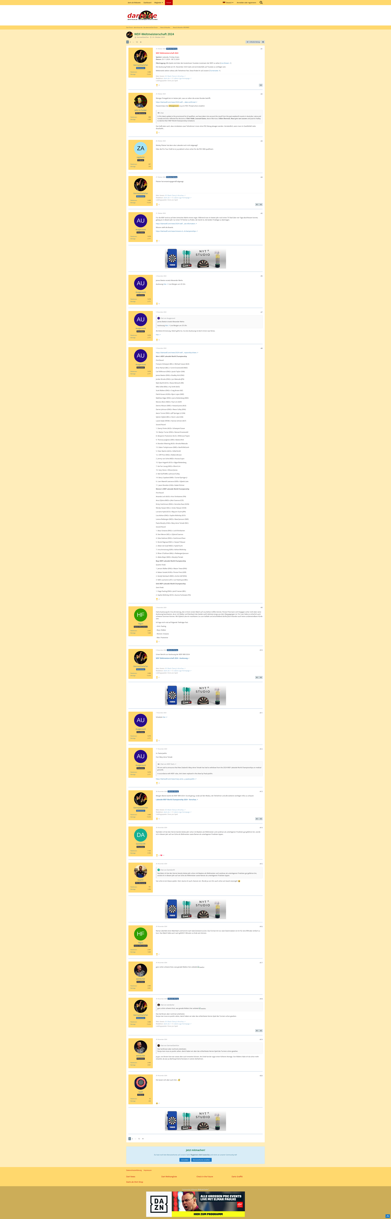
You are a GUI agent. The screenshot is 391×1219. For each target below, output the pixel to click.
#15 (261, 864)
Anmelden (184, 1160)
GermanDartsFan (143, 37)
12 (137, 42)
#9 (262, 607)
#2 (262, 94)
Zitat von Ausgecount (167, 318)
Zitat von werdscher (167, 1005)
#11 (261, 713)
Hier (165, 284)
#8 (262, 348)
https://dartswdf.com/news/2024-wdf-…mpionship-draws (176, 353)
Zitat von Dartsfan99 (167, 870)
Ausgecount (174, 106)
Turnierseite (214, 71)
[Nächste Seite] (140, 41)
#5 (262, 213)
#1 (262, 49)
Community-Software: (195, 1189)
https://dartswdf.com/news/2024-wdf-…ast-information (175, 224)
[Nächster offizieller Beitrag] (261, 85)
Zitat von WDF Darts (167, 764)
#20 (261, 1076)
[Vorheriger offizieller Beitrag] (257, 204)
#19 (261, 1039)
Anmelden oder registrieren (246, 3)
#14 (261, 828)
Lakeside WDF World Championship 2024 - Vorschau (176, 799)
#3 (262, 141)
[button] (228, 2)
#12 (261, 749)
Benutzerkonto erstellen (201, 1160)
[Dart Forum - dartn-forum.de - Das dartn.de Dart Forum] (195, 15)
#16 (261, 926)
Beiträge (133, 74)
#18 (261, 999)
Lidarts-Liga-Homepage (181, 78)
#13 (261, 791)
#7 (262, 312)
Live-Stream (225, 63)
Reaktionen (134, 72)
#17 (261, 963)
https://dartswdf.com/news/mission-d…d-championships (176, 231)
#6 (262, 276)
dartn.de (167, 78)
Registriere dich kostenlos (200, 1155)
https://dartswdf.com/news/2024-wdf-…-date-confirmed (176, 102)
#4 (262, 177)
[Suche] (261, 2)
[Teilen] (263, 41)
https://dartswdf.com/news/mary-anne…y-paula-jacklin (175, 779)
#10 (261, 650)
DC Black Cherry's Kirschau (174, 76)
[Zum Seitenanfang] (388, 1216)
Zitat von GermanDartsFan (169, 1045)
